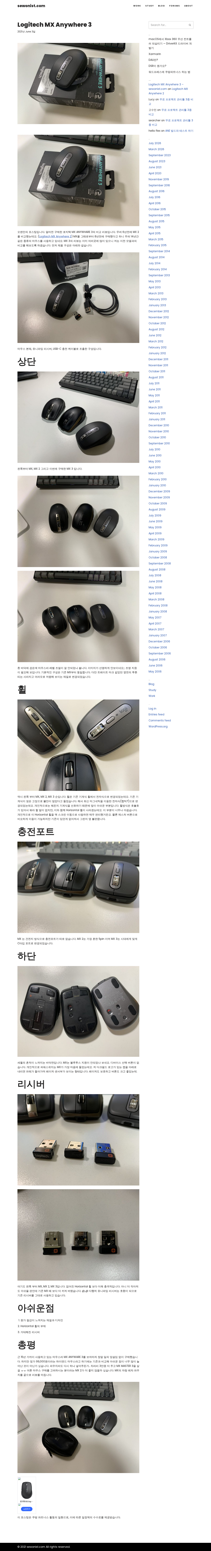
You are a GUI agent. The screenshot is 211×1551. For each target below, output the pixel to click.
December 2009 (159, 491)
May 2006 (155, 671)
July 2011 (154, 383)
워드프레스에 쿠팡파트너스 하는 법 (169, 72)
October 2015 (157, 209)
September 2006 (160, 653)
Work (137, 5)
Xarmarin (155, 54)
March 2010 (156, 473)
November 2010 (159, 431)
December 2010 (159, 425)
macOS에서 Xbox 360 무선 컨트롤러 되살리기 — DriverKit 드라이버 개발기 (170, 43)
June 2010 (155, 455)
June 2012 (155, 335)
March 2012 (156, 341)
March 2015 (156, 239)
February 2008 (158, 605)
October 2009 (158, 503)
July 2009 (155, 515)
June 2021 (155, 167)
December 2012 (159, 311)
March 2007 (156, 629)
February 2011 (157, 413)
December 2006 (159, 641)
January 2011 (157, 419)
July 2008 (155, 575)
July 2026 (155, 143)
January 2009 (158, 551)
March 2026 (156, 149)
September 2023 (160, 155)
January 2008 (158, 611)
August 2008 (157, 569)
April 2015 (154, 233)
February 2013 (158, 299)
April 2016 (155, 203)
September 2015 (159, 215)
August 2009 (157, 509)
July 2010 (154, 449)
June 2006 (155, 665)
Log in (152, 708)
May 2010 (155, 461)
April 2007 (155, 623)
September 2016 (159, 185)
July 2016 (154, 197)
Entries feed (156, 714)
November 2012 (159, 317)
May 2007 (155, 617)
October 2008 (158, 557)
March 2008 (156, 599)
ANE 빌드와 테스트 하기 (179, 131)
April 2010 (155, 467)
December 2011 (158, 359)
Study (149, 5)
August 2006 (157, 659)
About (188, 5)
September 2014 (159, 251)
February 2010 (158, 479)
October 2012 (157, 323)
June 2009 (155, 521)
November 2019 (159, 179)
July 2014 (154, 263)
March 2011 (155, 407)
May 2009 (155, 527)
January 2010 (157, 485)
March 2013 (156, 293)
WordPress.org (158, 726)
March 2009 (156, 539)
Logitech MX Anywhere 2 (55, 236)
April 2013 (155, 287)
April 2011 (154, 401)
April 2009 (155, 533)
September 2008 (160, 563)
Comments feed (160, 720)
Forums (174, 5)
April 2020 (155, 173)
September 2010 (159, 443)
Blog (161, 5)
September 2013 (159, 275)
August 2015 (156, 221)
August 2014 (157, 257)
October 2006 (158, 647)
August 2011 (156, 377)
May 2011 (154, 395)
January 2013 (157, 305)
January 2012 (157, 353)
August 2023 (157, 161)
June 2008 (155, 581)
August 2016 (157, 191)
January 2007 (158, 635)
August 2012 (156, 329)
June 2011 (155, 389)
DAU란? (153, 60)
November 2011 (158, 365)
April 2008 (155, 593)
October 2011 (157, 371)
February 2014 (158, 269)
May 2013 (155, 281)
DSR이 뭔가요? (157, 66)
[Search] (190, 25)
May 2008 (155, 587)
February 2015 (158, 245)
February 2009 (158, 545)
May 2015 (154, 227)
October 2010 (157, 437)
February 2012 (158, 347)
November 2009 (159, 497)
